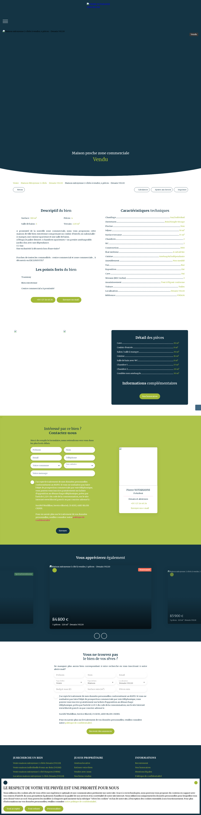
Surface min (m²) (96, 689)
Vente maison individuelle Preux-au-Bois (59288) (37, 767)
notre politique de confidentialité (80, 801)
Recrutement (141, 763)
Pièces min (124, 689)
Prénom (37, 450)
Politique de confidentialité (148, 776)
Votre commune (41, 465)
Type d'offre (60, 681)
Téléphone (71, 457)
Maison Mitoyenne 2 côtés (34, 183)
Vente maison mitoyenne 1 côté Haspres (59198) (36, 772)
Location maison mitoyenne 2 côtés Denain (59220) (38, 776)
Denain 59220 (56, 183)
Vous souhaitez (71, 464)
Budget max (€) (63, 689)
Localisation (123, 681)
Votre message (40, 473)
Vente (16, 183)
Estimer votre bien (83, 767)
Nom (68, 450)
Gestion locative (82, 763)
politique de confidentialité (78, 723)
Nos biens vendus (82, 776)
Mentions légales (143, 772)
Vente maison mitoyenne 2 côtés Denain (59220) (37, 763)
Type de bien (92, 681)
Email (35, 457)
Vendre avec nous (82, 772)
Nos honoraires (143, 767)
